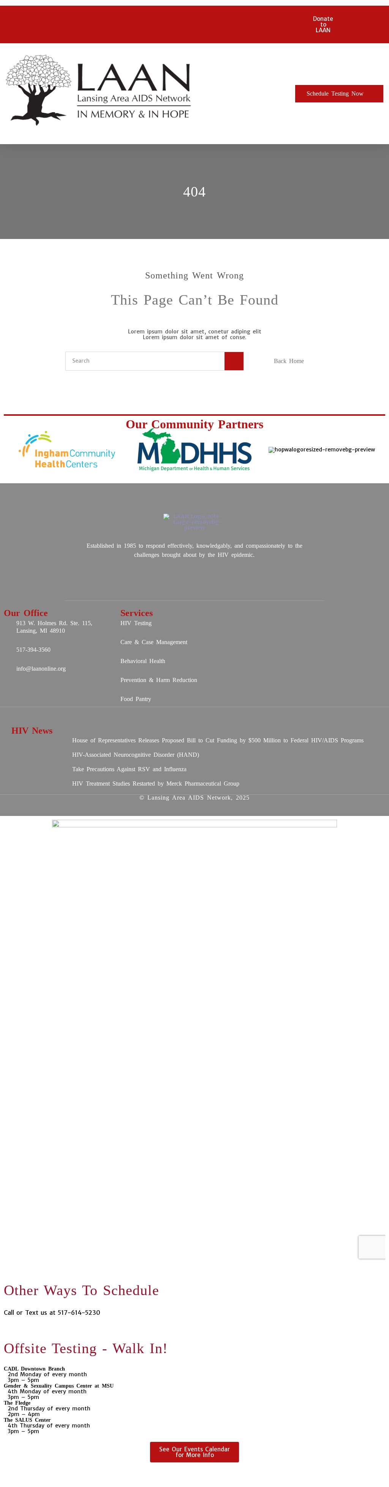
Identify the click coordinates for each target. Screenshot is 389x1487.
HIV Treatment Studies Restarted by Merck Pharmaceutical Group (155, 783)
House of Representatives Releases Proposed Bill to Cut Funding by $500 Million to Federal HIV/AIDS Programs (218, 740)
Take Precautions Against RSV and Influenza (129, 769)
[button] (245, 94)
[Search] (234, 361)
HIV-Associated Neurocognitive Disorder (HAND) (135, 754)
